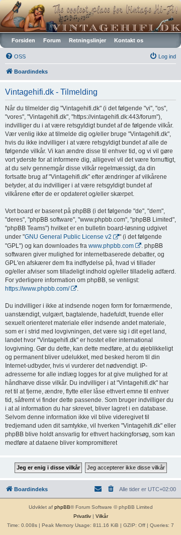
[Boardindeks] (90, 16)
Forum (52, 40)
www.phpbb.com (111, 245)
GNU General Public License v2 (68, 236)
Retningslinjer (87, 40)
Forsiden (23, 40)
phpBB (62, 507)
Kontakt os (128, 40)
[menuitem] (15, 56)
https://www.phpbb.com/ (37, 288)
